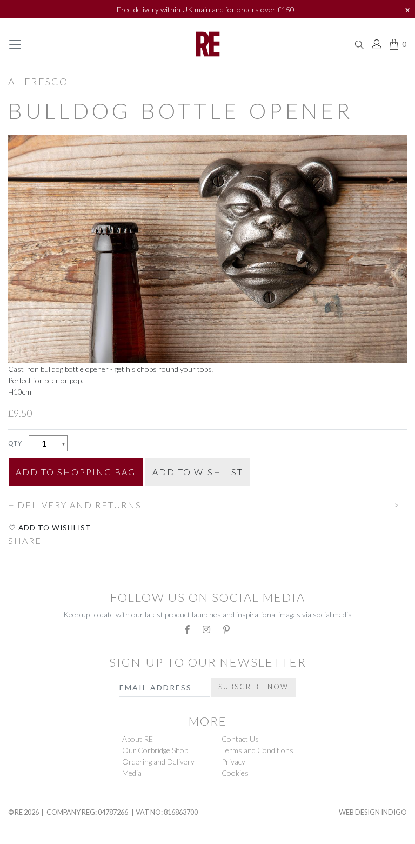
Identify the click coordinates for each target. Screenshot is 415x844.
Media (132, 772)
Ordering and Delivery (158, 761)
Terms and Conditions (257, 750)
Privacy (233, 761)
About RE (137, 738)
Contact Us (240, 738)
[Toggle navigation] (15, 44)
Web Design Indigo (373, 812)
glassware (35, 833)
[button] (207, 503)
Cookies (235, 772)
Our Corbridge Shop (155, 750)
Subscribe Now (253, 686)
